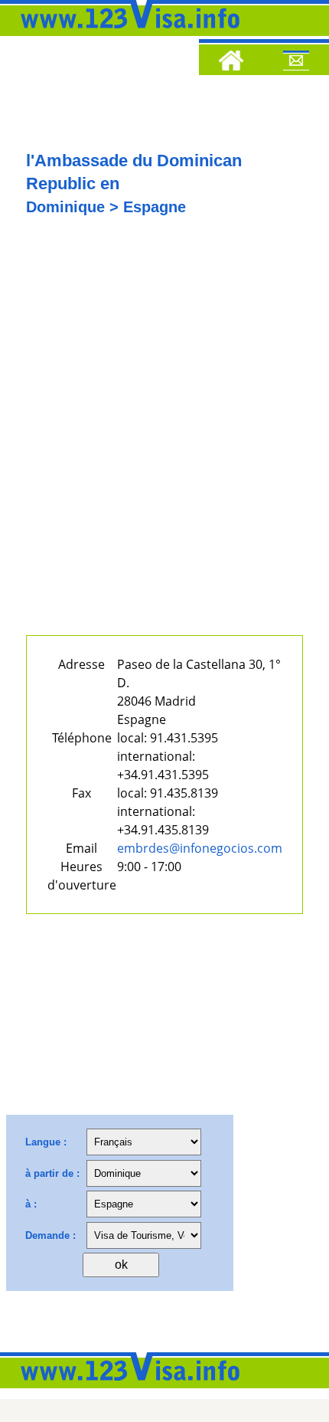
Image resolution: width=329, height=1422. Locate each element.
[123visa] (126, 33)
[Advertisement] (164, 438)
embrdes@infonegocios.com (199, 848)
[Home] (231, 63)
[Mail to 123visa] (296, 63)
